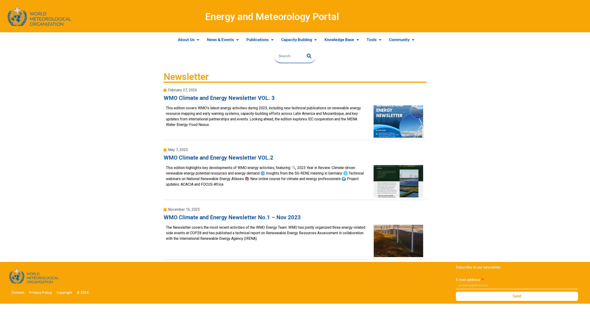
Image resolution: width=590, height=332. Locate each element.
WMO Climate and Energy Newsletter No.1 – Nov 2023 (232, 217)
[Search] (309, 56)
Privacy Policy (40, 292)
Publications (257, 39)
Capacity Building (296, 39)
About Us (186, 39)
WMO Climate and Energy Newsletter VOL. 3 (219, 98)
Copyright (64, 292)
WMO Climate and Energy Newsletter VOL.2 (218, 157)
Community (399, 39)
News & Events (220, 39)
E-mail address (468, 280)
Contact (18, 292)
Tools (372, 39)
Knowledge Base (339, 39)
